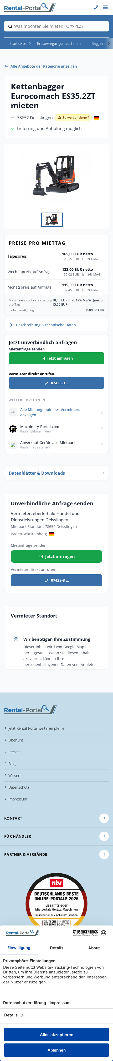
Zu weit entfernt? (76, 117)
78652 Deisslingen (35, 118)
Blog (12, 763)
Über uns (16, 740)
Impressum (17, 799)
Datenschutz (18, 787)
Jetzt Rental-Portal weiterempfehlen (37, 728)
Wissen (14, 775)
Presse (14, 751)
